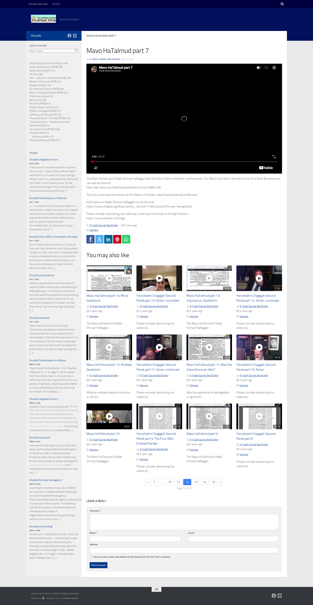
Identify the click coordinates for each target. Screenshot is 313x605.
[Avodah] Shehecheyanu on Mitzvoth (48, 198)
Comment (95, 510)
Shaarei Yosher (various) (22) (43, 107)
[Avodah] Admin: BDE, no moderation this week (53, 236)
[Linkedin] (108, 239)
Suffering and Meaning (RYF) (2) (45, 114)
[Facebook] (90, 239)
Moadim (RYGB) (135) (40, 85)
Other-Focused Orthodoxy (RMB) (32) (48, 92)
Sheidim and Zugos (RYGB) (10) (45, 110)
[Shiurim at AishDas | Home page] (43, 19)
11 (178, 482)
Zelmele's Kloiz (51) (39, 132)
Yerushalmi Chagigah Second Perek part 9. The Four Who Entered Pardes (156, 438)
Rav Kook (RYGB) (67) (40, 103)
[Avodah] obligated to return (43, 159)
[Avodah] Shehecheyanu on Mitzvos (47, 360)
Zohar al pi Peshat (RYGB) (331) (44, 140)
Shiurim (56, 4)
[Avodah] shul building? (41, 526)
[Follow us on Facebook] (69, 36)
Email (191, 533)
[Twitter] (99, 239)
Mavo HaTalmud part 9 (202, 434)
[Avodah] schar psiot (39, 437)
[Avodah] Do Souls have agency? (45, 480)
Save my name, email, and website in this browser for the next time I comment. (132, 556)
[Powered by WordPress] (43, 598)
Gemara (94, 230)
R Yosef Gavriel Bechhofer (105, 59)
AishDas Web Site (38, 4)
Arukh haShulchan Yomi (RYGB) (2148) (48, 63)
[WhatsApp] (126, 239)
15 (213, 482)
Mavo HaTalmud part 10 (102, 434)
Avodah (33, 153)
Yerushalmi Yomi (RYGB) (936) (44, 129)
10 (169, 482)
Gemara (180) (36, 74)
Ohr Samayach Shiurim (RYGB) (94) (46, 88)
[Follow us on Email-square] (75, 36)
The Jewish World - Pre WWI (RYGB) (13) (49, 118)
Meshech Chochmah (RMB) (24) (45, 81)
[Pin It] (117, 239)
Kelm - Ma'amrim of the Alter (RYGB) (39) (50, 78)
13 (196, 482)
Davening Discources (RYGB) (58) (45, 66)
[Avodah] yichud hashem (41, 275)
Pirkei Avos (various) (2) (41, 96)
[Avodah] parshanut (39, 317)
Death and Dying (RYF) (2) (42, 70)
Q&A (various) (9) (37, 100)
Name (93, 533)
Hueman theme (70, 598)
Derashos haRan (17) (42, 136)
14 (204, 482)
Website (94, 544)
